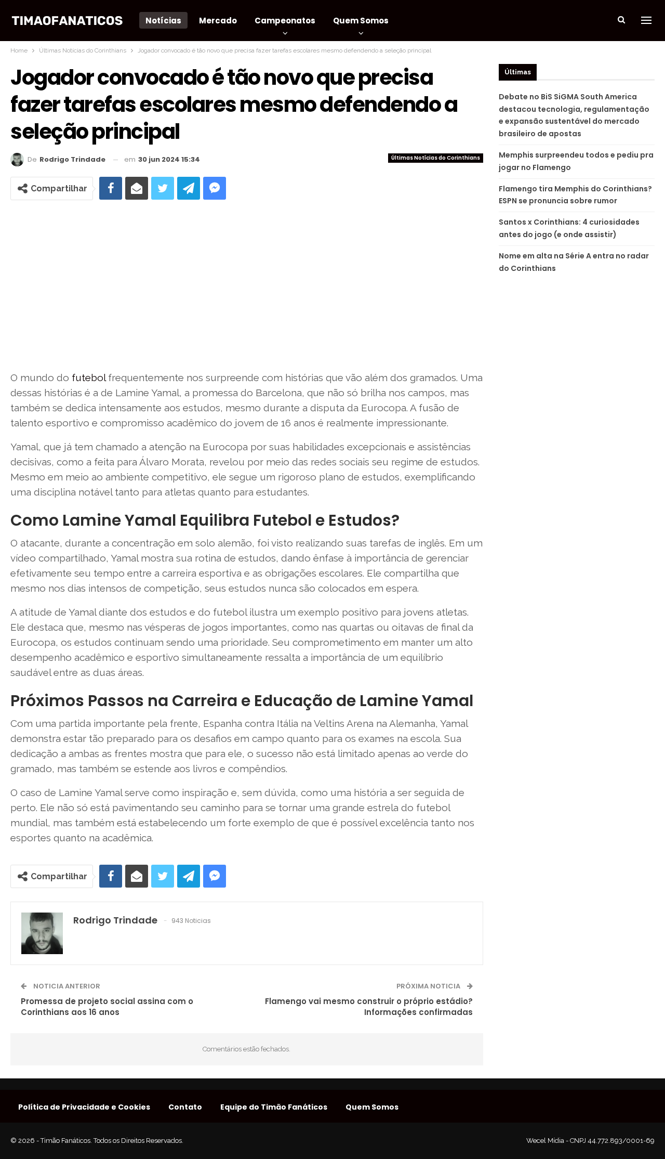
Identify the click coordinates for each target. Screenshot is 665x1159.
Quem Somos (361, 20)
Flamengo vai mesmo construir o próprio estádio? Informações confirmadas (369, 1007)
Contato (185, 1107)
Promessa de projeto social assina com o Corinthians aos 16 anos (107, 1007)
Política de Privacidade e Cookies (84, 1107)
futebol (88, 377)
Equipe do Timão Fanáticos (273, 1107)
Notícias (163, 20)
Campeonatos (285, 20)
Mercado (218, 20)
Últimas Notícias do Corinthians (435, 158)
